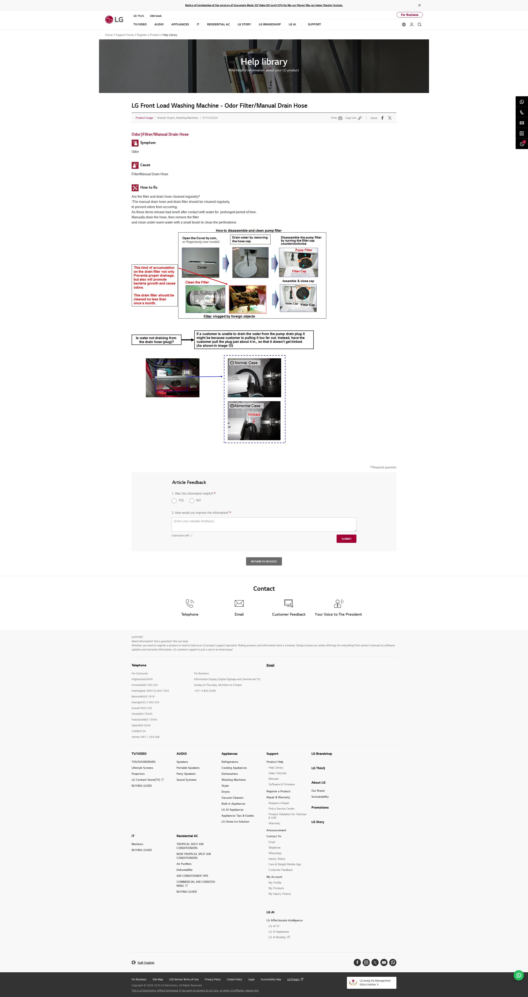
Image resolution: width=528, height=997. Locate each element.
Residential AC (187, 836)
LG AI (270, 912)
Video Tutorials (277, 773)
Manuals (274, 779)
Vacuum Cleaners (233, 797)
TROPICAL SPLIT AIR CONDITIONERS (190, 846)
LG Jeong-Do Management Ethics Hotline (375, 982)
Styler (225, 786)
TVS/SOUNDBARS (144, 762)
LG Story (317, 822)
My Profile (275, 882)
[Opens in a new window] (357, 962)
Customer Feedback (281, 870)
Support (272, 753)
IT (133, 836)
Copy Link (350, 118)
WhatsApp (275, 853)
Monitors (137, 844)
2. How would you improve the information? (201, 512)
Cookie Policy (234, 979)
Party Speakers (186, 774)
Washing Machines (234, 780)
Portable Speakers (188, 768)
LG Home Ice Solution (235, 821)
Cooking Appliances (234, 768)
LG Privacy (293, 979)
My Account (274, 877)
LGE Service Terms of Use (184, 979)
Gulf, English (146, 963)
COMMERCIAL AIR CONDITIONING (196, 884)
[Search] (419, 24)
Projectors (138, 774)
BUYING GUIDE (142, 786)
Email (270, 665)
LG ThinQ (318, 768)
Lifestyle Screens (142, 768)
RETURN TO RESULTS (264, 561)
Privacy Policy (213, 979)
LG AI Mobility (277, 937)
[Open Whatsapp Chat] (519, 975)
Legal (251, 979)
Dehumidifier (185, 870)
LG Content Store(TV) (146, 780)
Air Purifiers (184, 864)
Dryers (226, 792)
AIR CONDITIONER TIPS (192, 876)
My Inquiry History (280, 894)
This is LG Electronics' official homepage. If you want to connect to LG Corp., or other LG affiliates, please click (195, 990)
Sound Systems (187, 780)
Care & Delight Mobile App (285, 864)
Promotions (320, 807)
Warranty (274, 823)
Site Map (158, 979)
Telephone (274, 847)
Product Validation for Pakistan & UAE (287, 815)
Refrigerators (230, 762)
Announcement (276, 830)
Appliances (230, 753)
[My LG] (411, 24)
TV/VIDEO (139, 753)
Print (334, 118)
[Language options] (403, 24)
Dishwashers (230, 774)
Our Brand (318, 790)
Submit (346, 539)
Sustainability (320, 796)
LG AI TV (274, 926)
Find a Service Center (282, 808)
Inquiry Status (277, 859)
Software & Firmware (282, 784)
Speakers (182, 762)
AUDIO (182, 753)
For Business (409, 15)
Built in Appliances (233, 803)
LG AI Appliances (233, 809)
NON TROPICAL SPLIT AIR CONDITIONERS (194, 856)
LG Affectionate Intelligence (284, 920)
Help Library (276, 767)
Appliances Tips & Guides (238, 815)
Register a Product (278, 791)
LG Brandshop (321, 753)
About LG (318, 782)
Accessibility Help (271, 979)
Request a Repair (279, 803)
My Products (276, 888)
